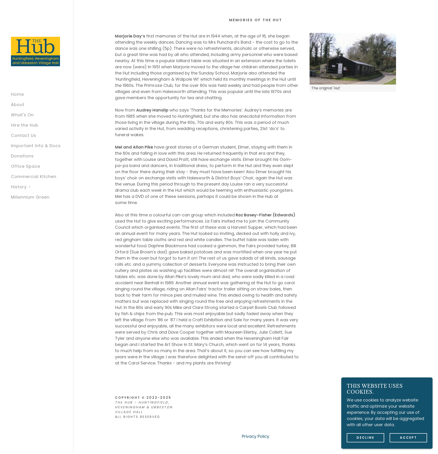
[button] (42, 187)
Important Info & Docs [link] (36, 146)
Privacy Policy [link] (255, 436)
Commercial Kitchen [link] (33, 176)
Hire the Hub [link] (24, 125)
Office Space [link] (25, 166)
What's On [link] (22, 115)
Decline (365, 437)
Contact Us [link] (23, 135)
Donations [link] (22, 156)
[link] (35, 51)
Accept (408, 437)
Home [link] (17, 94)
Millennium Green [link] (30, 197)
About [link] (17, 104)
